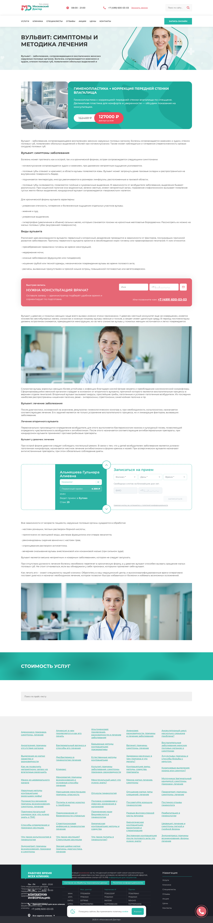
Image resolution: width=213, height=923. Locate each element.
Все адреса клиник (44, 915)
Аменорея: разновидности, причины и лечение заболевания (140, 733)
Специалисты (54, 21)
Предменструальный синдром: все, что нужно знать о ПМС (35, 814)
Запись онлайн (178, 21)
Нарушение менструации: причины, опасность (71, 793)
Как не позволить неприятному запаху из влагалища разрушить (34, 769)
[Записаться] (183, 287)
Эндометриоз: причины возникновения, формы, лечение (175, 838)
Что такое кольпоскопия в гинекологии (36, 838)
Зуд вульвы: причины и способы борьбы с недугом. (175, 759)
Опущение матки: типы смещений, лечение (139, 793)
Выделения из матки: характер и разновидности (33, 759)
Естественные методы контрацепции (103, 758)
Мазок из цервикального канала (35, 781)
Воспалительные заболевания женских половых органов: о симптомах (174, 746)
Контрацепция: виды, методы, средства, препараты (138, 769)
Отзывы (70, 21)
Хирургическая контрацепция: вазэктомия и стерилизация (135, 826)
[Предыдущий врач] (106, 465)
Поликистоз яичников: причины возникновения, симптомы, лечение (35, 804)
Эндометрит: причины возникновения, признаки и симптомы (36, 849)
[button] (98, 482)
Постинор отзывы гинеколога (172, 803)
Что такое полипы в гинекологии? (102, 838)
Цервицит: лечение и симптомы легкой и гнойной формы (173, 826)
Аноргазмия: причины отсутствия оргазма (33, 746)
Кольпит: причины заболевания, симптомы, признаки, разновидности (106, 769)
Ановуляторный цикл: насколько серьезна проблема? (174, 733)
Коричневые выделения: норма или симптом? (176, 769)
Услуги (25, 21)
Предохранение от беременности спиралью (70, 814)
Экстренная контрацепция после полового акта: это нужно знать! (141, 838)
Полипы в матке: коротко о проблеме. (70, 803)
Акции (82, 21)
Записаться (175, 499)
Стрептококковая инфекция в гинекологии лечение (70, 826)
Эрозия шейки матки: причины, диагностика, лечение (69, 849)
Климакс (61, 769)
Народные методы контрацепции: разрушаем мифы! (31, 793)
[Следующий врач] (106, 509)
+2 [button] (98, 482)
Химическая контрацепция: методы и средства (105, 826)
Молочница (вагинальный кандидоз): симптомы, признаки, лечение (176, 781)
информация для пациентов (122, 877)
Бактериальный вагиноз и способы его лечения (71, 746)
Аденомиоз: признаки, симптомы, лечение (34, 733)
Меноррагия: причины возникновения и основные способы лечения (69, 781)
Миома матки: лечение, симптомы (139, 781)
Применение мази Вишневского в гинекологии (101, 814)
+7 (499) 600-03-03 (172, 299)
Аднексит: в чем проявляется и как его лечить (69, 733)
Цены (93, 21)
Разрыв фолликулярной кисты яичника (140, 814)
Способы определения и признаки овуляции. (35, 826)
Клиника (38, 21)
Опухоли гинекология (104, 793)
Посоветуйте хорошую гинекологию (139, 803)
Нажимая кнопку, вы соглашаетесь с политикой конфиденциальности (141, 505)
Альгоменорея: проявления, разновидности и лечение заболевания (106, 733)
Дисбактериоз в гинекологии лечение (68, 758)
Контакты (105, 21)
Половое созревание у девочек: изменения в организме (104, 804)
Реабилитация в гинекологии (171, 814)
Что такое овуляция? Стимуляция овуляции (69, 838)
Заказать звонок (139, 8)
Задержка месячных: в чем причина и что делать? (139, 759)
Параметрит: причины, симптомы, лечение (174, 793)
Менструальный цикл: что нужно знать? (106, 781)
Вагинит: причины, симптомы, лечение (137, 746)
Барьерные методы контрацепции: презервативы (102, 746)
